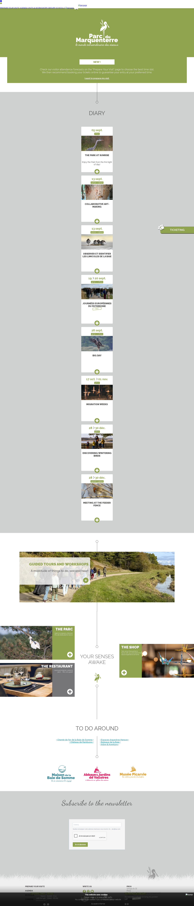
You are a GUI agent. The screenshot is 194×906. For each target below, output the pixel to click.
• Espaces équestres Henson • (114, 740)
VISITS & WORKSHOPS (37, 8)
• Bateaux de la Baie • (110, 742)
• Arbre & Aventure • (109, 744)
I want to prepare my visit (97, 78)
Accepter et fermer (98, 904)
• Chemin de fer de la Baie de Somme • (75, 740)
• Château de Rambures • (81, 742)
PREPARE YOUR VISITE (9, 8)
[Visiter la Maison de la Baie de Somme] (61, 774)
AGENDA (24, 8)
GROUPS (51, 8)
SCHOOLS (60, 8)
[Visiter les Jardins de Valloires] (97, 774)
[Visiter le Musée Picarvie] (133, 774)
